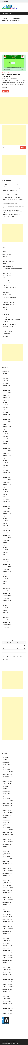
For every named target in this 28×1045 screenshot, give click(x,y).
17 (7, 654)
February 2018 (6, 617)
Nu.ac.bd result (7, 290)
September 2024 (7, 426)
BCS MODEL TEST (7, 266)
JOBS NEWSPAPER (7, 304)
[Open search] (24, 13)
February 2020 (6, 559)
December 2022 (6, 477)
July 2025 (5, 402)
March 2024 (6, 441)
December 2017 (6, 622)
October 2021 (6, 511)
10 (7, 651)
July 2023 (5, 460)
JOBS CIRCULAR (7, 302)
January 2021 (6, 533)
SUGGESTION (6, 331)
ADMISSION (6, 251)
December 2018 (6, 593)
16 (3, 654)
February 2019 (6, 588)
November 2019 (7, 566)
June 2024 (5, 433)
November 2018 (7, 595)
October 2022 (6, 482)
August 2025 (6, 400)
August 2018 (6, 603)
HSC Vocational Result (8, 287)
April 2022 (5, 496)
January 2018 (6, 619)
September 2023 (7, 455)
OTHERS (5, 314)
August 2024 (6, 429)
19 (14, 654)
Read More (5, 91)
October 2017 (6, 627)
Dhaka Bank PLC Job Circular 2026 (11, 214)
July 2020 (5, 547)
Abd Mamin (14, 78)
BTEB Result (6, 280)
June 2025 (5, 405)
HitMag (16, 1043)
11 (10, 651)
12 (14, 651)
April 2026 (5, 380)
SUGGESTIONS (6, 333)
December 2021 (6, 506)
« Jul (3, 663)
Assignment (5, 254)
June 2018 (5, 607)
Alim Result (6, 278)
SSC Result (6, 294)
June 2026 (5, 376)
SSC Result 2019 (7, 329)
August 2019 (6, 574)
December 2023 (6, 448)
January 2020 (6, 561)
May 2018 (5, 610)
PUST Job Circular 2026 (8, 216)
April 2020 (5, 554)
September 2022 (7, 484)
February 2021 (6, 530)
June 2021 (5, 520)
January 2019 (6, 590)
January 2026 (6, 388)
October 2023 (6, 453)
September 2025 (7, 397)
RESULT (4, 321)
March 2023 (6, 470)
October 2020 (6, 540)
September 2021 (7, 513)
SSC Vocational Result (8, 297)
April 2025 (5, 409)
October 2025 (6, 395)
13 (17, 651)
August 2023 (6, 458)
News (4, 307)
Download (5, 273)
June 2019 (5, 578)
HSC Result (6, 285)
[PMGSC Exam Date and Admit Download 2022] (14, 62)
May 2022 (5, 494)
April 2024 (5, 438)
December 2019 (6, 564)
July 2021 (5, 518)
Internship (5, 300)
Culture (4, 271)
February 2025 (6, 414)
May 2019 (5, 581)
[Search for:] (14, 147)
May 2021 (5, 523)
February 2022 (6, 501)
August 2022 (6, 487)
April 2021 (5, 525)
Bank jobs (5, 259)
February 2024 (6, 443)
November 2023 (7, 450)
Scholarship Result (7, 326)
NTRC (4, 309)
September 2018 (7, 600)
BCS (4, 263)
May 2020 (5, 552)
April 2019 (5, 583)
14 (21, 651)
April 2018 (5, 612)
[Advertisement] (14, 38)
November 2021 (7, 508)
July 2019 (5, 576)
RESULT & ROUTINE (5, 72)
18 (10, 654)
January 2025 (6, 417)
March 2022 (6, 499)
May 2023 (5, 465)
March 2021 (6, 528)
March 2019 (6, 586)
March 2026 (6, 383)
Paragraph (5, 317)
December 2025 (6, 390)
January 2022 (6, 504)
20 (17, 654)
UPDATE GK (6, 336)
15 (24, 651)
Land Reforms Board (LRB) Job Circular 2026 (13, 199)
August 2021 (6, 516)
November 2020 (7, 537)
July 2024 (5, 431)
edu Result (5, 275)
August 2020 (6, 545)
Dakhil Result (6, 282)
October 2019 (6, 569)
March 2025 (6, 412)
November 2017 (7, 624)
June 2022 (5, 491)
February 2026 (6, 385)
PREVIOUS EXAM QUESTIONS (10, 319)
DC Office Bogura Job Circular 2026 (11, 197)
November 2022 (7, 479)
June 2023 (5, 462)
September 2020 (7, 542)
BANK (4, 256)
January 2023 (6, 475)
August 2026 (6, 371)
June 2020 (5, 549)
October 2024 (6, 424)
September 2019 (7, 571)
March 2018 (6, 615)
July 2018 (5, 605)
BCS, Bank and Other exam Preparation (12, 268)
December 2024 (6, 419)
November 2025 (7, 392)
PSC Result (6, 292)
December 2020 (6, 535)
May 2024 (5, 436)
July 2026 (5, 373)
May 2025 (5, 407)
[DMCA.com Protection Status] (5, 1024)
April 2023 (5, 467)
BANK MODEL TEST (8, 261)
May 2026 (5, 378)
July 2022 (5, 489)
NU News (5, 312)
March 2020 (6, 557)
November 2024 (7, 421)
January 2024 (6, 446)
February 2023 (6, 472)
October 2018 (6, 598)
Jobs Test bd (12, 1041)
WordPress (9, 1043)
